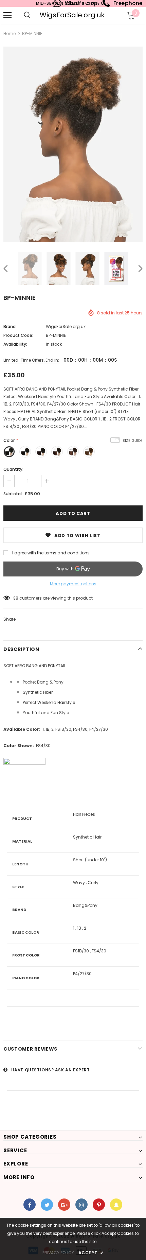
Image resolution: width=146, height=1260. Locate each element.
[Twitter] (47, 1204)
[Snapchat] (116, 1204)
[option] (73, 144)
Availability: (15, 344)
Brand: (10, 326)
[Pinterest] (99, 1204)
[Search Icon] (27, 15)
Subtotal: (13, 494)
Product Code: (18, 335)
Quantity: (13, 469)
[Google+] (64, 1204)
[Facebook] (29, 1204)
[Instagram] (81, 1204)
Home (9, 33)
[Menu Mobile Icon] (7, 15)
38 (15, 598)
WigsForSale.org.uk (72, 15)
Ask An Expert (72, 1070)
